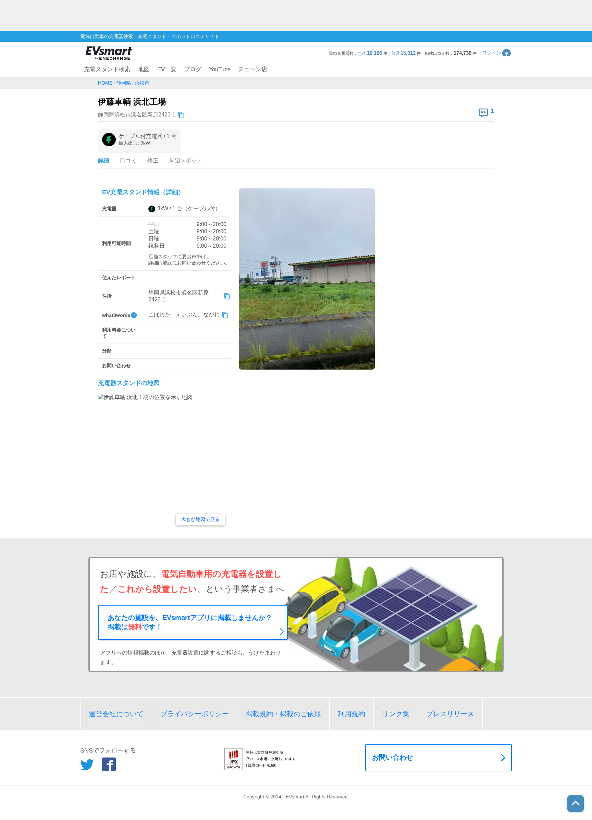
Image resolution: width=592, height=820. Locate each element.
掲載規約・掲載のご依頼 (283, 714)
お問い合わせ (392, 757)
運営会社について (116, 714)
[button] (497, 53)
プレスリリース (450, 714)
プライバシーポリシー (194, 714)
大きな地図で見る (200, 519)
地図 (144, 69)
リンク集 (395, 714)
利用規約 (351, 714)
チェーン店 (252, 69)
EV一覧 (166, 69)
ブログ (192, 69)
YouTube (220, 69)
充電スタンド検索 (107, 69)
